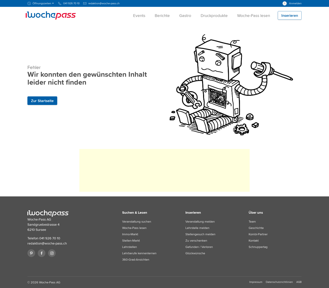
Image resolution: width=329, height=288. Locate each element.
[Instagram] (52, 253)
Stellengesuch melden (200, 234)
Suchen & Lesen (134, 212)
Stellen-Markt (131, 240)
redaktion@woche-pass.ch (47, 243)
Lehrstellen (129, 247)
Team (252, 221)
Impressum (255, 282)
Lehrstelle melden (197, 228)
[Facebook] (41, 253)
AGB (299, 282)
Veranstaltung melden (200, 221)
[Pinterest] (31, 253)
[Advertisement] (164, 170)
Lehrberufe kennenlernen (139, 253)
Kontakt (254, 240)
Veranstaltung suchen (136, 221)
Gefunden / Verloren (199, 247)
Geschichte (256, 228)
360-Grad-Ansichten (135, 259)
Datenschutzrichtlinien (279, 282)
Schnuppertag (258, 247)
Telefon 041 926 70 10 (43, 238)
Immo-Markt (130, 234)
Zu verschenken (196, 240)
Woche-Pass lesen (134, 228)
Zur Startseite (42, 100)
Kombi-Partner (258, 234)
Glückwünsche (195, 253)
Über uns (256, 212)
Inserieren (193, 212)
